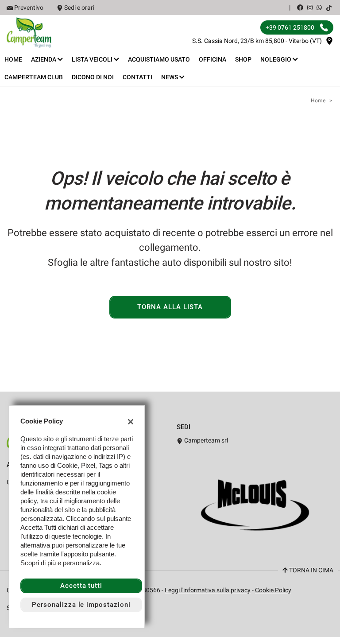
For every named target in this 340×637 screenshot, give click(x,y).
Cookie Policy (273, 590)
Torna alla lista (169, 307)
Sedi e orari (79, 7)
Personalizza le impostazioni (81, 605)
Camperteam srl (205, 440)
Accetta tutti (81, 586)
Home (13, 59)
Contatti (137, 77)
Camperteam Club (33, 77)
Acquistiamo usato (159, 59)
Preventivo (28, 7)
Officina (212, 59)
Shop (243, 59)
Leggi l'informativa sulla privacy (208, 590)
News (170, 77)
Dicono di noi (93, 77)
